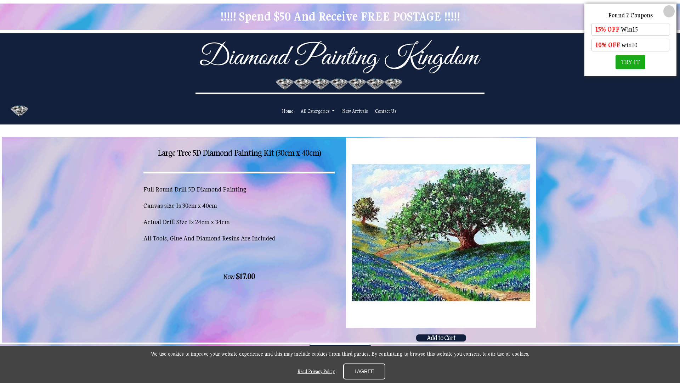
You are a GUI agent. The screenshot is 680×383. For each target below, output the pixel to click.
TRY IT (630, 62)
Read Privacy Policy (316, 371)
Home (287, 111)
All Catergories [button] (315, 111)
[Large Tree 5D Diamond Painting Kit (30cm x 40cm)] (441, 233)
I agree (364, 371)
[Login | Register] (659, 111)
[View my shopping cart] (643, 111)
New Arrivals (355, 111)
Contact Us (385, 111)
